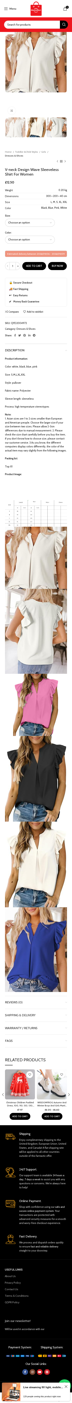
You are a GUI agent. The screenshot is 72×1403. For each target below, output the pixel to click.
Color (8, 232)
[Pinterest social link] (24, 335)
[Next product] (65, 161)
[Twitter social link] (19, 335)
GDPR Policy (12, 1302)
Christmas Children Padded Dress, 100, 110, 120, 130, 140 (20, 1105)
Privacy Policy (13, 1282)
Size (7, 215)
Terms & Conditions (17, 1296)
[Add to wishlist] (29, 1074)
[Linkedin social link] (29, 335)
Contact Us (11, 1289)
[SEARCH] (64, 25)
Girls (43, 151)
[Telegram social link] (34, 335)
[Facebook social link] (15, 335)
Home (8, 151)
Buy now (57, 265)
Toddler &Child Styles (26, 151)
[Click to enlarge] (12, 111)
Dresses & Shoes (14, 155)
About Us (10, 1276)
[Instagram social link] (32, 1372)
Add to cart (34, 265)
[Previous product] (57, 161)
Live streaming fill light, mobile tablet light (43, 1387)
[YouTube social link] (40, 1372)
